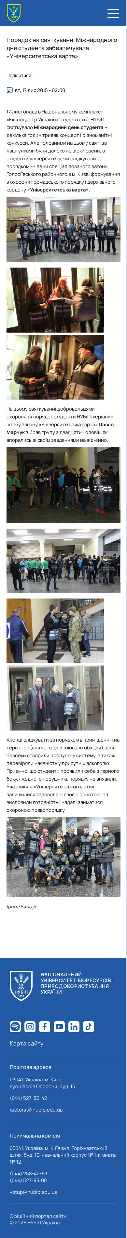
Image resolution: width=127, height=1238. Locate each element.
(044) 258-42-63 (28, 1173)
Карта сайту (27, 1043)
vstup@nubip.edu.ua (33, 1192)
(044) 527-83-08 (28, 1180)
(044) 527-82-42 (28, 1098)
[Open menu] (113, 13)
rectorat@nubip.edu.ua (36, 1109)
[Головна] (14, 13)
